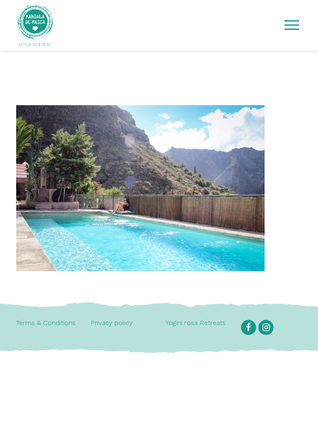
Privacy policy (111, 323)
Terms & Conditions (46, 323)
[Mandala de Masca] (34, 42)
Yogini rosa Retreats (195, 323)
